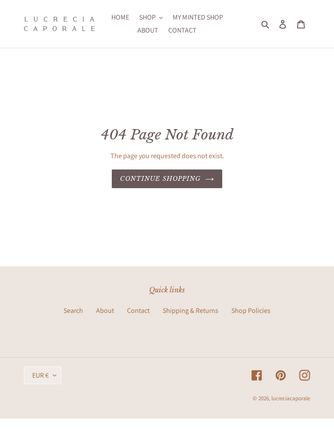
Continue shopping (160, 179)
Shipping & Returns (190, 310)
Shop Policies (251, 310)
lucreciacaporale (290, 398)
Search (73, 310)
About (105, 310)
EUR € (40, 375)
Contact (138, 310)
